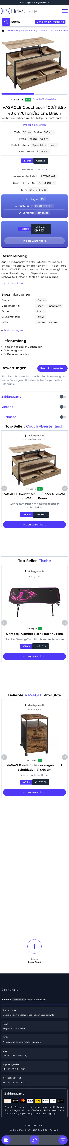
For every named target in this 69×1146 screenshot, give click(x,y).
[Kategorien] (6, 1140)
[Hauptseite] (27, 11)
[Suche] (34, 1140)
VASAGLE (42, 169)
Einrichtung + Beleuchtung (22, 31)
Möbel (44, 31)
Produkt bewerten (34, 124)
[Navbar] (65, 11)
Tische (54, 31)
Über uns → (9, 989)
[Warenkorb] (63, 1140)
